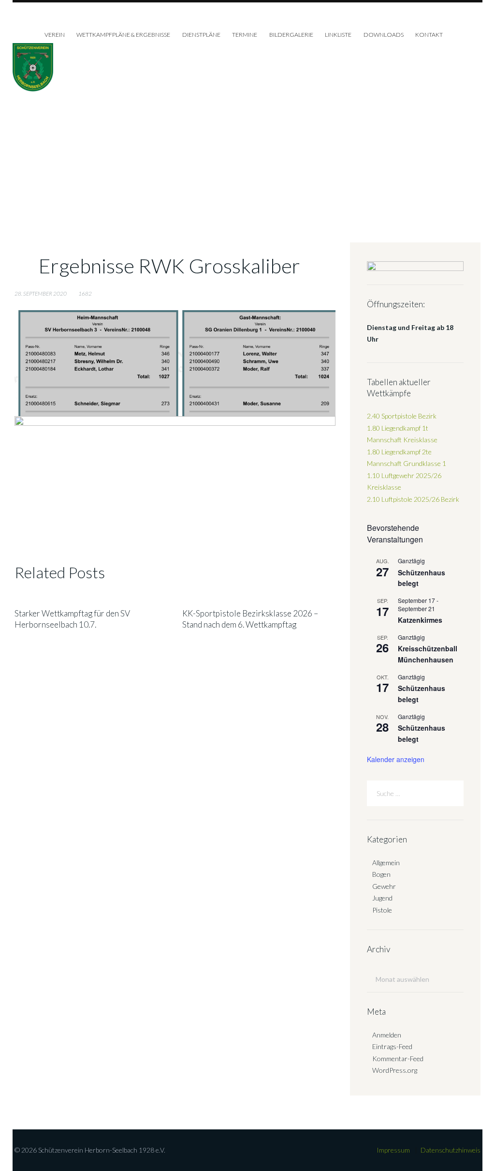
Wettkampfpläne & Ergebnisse (123, 34)
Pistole (382, 910)
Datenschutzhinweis (450, 1150)
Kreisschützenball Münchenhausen (427, 654)
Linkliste (338, 34)
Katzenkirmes (420, 620)
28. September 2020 (41, 293)
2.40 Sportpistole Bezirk (402, 416)
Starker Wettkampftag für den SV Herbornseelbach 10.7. (72, 618)
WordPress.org (394, 1070)
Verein (54, 34)
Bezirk (413, 499)
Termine (244, 34)
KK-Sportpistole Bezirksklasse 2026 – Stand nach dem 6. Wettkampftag (250, 618)
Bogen (381, 874)
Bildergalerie (291, 34)
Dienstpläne (201, 34)
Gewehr (384, 886)
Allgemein (386, 862)
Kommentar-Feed (397, 1058)
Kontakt (429, 34)
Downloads (384, 34)
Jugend (382, 898)
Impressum (393, 1150)
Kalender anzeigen (395, 759)
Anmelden (386, 1035)
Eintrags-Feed (392, 1046)
